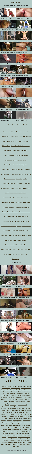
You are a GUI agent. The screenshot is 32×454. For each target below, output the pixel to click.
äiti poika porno (26, 386)
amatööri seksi (6, 388)
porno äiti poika (27, 420)
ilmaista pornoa (26, 406)
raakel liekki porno (20, 423)
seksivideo (17, 433)
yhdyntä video (16, 446)
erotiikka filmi (17, 390)
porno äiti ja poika (17, 420)
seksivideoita (25, 433)
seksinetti (11, 433)
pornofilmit (11, 423)
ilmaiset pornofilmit (18, 399)
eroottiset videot (9, 390)
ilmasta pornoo (14, 408)
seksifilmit (22, 431)
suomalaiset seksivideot (23, 438)
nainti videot (4, 416)
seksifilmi (15, 431)
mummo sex (13, 414)
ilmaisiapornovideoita (7, 406)
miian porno (26, 412)
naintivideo (11, 416)
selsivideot (24, 435)
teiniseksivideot (22, 442)
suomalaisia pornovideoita (9, 440)
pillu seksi (18, 418)
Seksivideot (15, 2)
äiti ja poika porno (17, 386)
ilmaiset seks (27, 399)
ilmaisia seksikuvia (22, 405)
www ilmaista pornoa (25, 444)
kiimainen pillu (14, 410)
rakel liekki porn (26, 425)
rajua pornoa (9, 425)
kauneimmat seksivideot (25, 408)
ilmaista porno (17, 406)
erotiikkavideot (13, 391)
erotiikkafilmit (5, 391)
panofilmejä (12, 418)
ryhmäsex (25, 429)
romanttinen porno (24, 427)
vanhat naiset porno (13, 444)
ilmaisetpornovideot (25, 403)
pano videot (5, 418)
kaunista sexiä (5, 410)
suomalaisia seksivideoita (23, 440)
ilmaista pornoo (5, 408)
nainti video (20, 414)
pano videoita (28, 416)
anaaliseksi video (15, 388)
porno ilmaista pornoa (16, 422)
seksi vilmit (9, 431)
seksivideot (6, 435)
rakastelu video (17, 425)
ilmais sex (11, 397)
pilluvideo (9, 420)
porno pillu (5, 423)
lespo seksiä (22, 410)
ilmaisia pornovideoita (10, 405)
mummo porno (4, 414)
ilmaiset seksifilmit (20, 401)
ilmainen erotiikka (11, 393)
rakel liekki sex (7, 427)
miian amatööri (18, 412)
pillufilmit (25, 418)
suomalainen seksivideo (9, 438)
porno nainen (27, 422)
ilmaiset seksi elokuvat (8, 401)
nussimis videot (19, 416)
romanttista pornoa (6, 429)
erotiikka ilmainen (26, 390)
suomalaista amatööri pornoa (9, 442)
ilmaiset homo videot (21, 397)
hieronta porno (22, 391)
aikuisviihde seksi (6, 386)
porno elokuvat (6, 422)
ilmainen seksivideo (25, 395)
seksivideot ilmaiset (15, 435)
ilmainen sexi (4, 397)
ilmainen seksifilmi (14, 395)
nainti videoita (28, 414)
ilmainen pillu (20, 393)
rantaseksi (15, 427)
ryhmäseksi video (16, 429)
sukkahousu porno (12, 437)
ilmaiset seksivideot (14, 403)
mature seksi (9, 412)
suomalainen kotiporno (24, 437)
